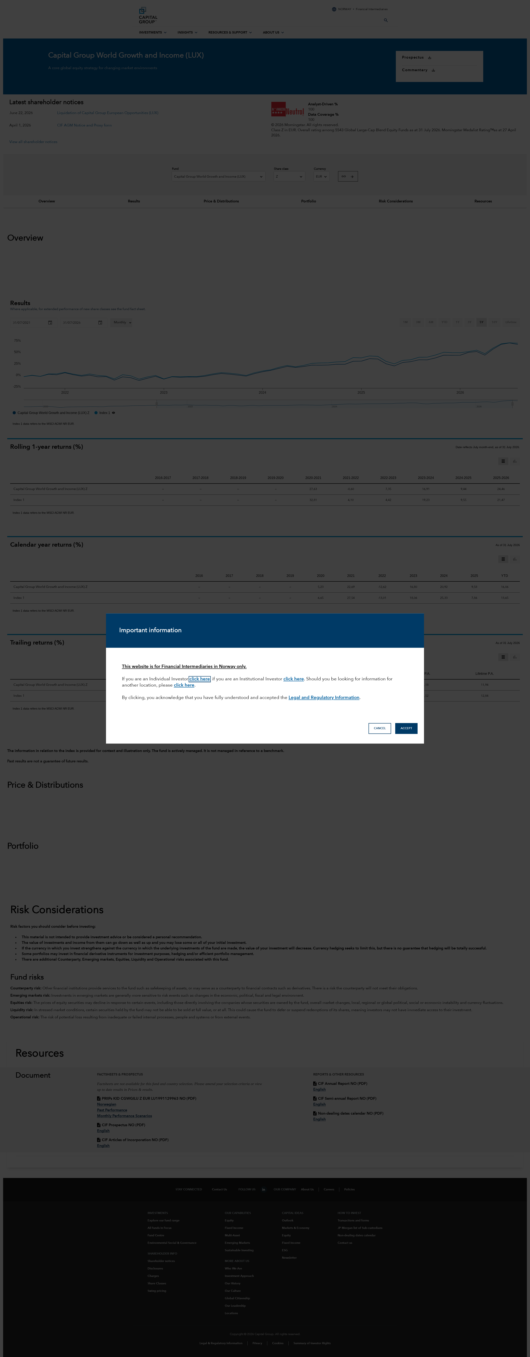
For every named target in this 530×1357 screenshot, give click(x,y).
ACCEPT (406, 728)
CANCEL (380, 728)
